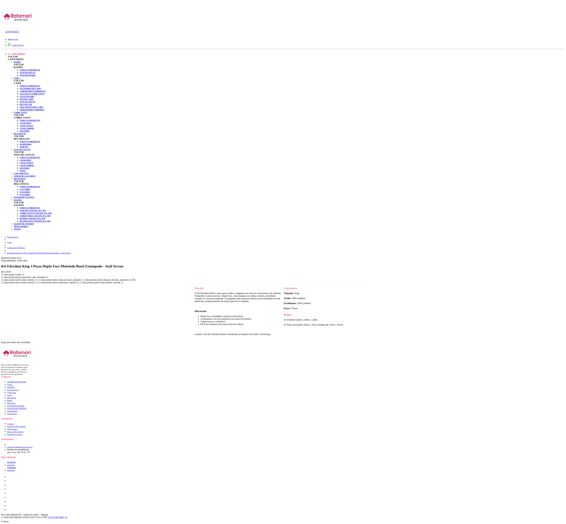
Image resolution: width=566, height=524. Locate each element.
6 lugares (25, 192)
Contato (10, 424)
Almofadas (26, 144)
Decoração (20, 134)
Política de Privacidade (16, 426)
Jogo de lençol (22, 149)
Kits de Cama (26, 99)
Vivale (17, 229)
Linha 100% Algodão (24, 176)
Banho (17, 62)
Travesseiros (21, 226)
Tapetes (24, 147)
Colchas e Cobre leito (32, 94)
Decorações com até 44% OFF (35, 221)
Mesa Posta (20, 179)
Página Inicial (12, 237)
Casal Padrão (27, 128)
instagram (11, 467)
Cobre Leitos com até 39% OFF (36, 213)
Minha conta (13, 39)
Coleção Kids (27, 96)
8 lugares (25, 195)
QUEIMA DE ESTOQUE (24, 197)
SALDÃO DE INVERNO (24, 224)
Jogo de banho (28, 75)
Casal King (25, 123)
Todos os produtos (30, 70)
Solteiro (24, 131)
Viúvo (23, 171)
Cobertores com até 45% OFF (35, 216)
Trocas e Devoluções (15, 432)
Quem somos (12, 429)
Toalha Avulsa (27, 73)
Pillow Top (26, 104)
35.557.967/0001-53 (57, 517)
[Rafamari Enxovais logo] (18, 27)
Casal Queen (26, 126)
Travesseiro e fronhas (32, 110)
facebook (11, 462)
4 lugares (25, 189)
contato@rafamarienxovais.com (19, 447)
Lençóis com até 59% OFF (33, 210)
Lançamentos (21, 173)
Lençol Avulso (27, 102)
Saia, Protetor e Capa (31, 107)
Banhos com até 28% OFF (32, 218)
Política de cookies (14, 434)
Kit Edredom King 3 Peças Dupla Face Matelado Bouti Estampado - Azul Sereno (39, 253)
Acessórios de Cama (30, 89)
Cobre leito (20, 112)
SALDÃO (18, 200)
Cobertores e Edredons (33, 91)
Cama (16, 78)
